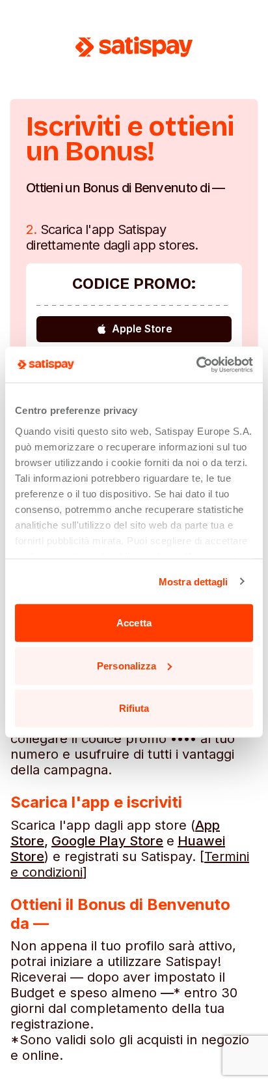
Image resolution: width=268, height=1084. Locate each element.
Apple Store (142, 328)
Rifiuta (134, 708)
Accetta (134, 622)
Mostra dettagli (193, 581)
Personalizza (126, 665)
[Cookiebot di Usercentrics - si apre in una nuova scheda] (196, 364)
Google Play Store (107, 841)
